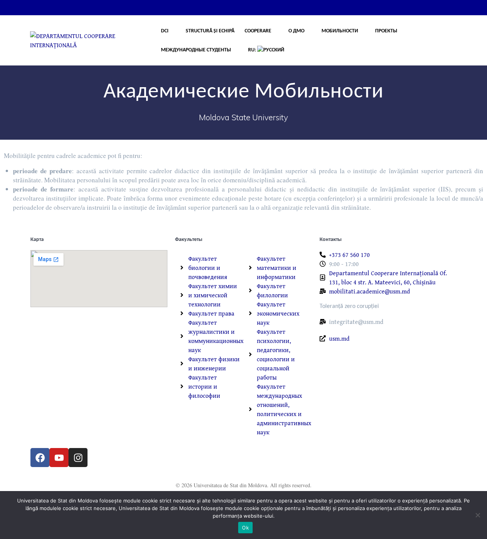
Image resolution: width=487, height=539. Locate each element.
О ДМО (296, 31)
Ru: (252, 50)
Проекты (386, 31)
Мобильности (339, 31)
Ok (245, 528)
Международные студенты (196, 50)
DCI (165, 31)
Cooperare (258, 31)
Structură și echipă (210, 31)
